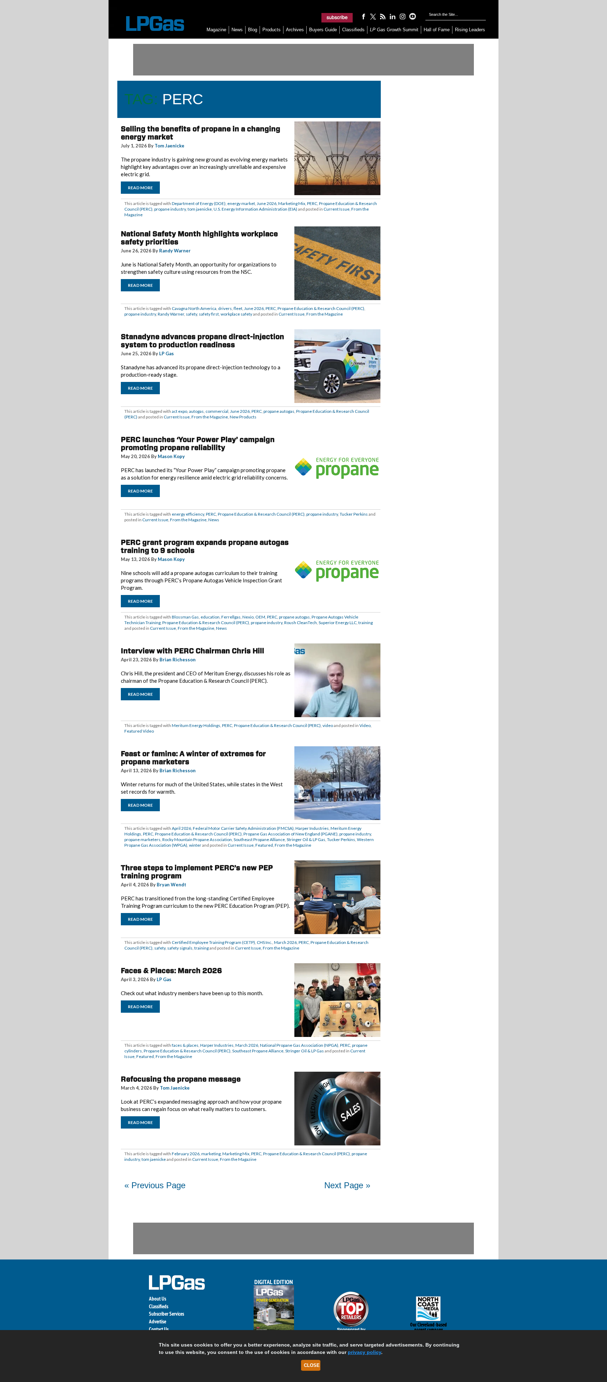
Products (271, 29)
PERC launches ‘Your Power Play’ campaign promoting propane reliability (198, 443)
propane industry (170, 209)
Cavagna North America (194, 308)
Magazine (216, 29)
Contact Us (159, 1329)
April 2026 (181, 828)
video (327, 725)
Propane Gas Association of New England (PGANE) (290, 834)
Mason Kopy (171, 456)
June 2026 (266, 203)
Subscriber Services (166, 1313)
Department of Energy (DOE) (199, 203)
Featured (264, 845)
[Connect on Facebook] (363, 16)
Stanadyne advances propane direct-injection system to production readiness (202, 340)
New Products (243, 416)
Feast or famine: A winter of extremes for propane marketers (193, 757)
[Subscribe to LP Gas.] (337, 18)
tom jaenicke (200, 209)
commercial (216, 411)
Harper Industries (312, 828)
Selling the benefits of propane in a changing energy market (200, 133)
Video (365, 725)
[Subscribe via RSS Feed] (383, 16)
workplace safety (236, 314)
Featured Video (139, 731)
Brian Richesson (177, 659)
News (237, 29)
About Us (157, 1298)
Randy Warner (175, 250)
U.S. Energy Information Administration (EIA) (255, 209)
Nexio (248, 617)
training (365, 622)
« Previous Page (154, 1185)
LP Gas (166, 353)
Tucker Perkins (354, 514)
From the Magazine (324, 314)
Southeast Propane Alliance (259, 839)
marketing (211, 1153)
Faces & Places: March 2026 (171, 970)
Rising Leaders (470, 29)
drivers (225, 308)
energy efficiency (188, 514)
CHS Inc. (264, 942)
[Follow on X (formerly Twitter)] (373, 16)
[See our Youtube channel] (412, 16)
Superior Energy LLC (338, 622)
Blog (252, 29)
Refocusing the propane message (181, 1079)
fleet (238, 308)
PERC (312, 203)
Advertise (157, 1321)
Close (312, 1365)
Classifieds (353, 29)
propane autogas (278, 411)
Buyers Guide (323, 29)
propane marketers (142, 839)
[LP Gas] (149, 23)
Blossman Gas (185, 617)
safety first (209, 314)
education (210, 617)
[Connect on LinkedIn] (393, 16)
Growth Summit (394, 29)
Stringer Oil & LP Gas (306, 839)
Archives (295, 29)
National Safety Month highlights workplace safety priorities (199, 238)
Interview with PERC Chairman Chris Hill (192, 651)
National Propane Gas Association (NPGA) (299, 1045)
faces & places (185, 1045)
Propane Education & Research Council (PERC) (321, 308)
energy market (241, 203)
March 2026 (285, 942)
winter (195, 845)
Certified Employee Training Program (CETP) (213, 942)
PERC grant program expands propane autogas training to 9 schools (205, 546)
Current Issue (337, 209)
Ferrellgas (231, 617)
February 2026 (186, 1153)
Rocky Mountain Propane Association (197, 839)
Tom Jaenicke (169, 145)
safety (191, 314)
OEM (260, 617)
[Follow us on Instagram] (402, 16)
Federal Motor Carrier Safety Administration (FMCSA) (243, 828)
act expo (179, 411)
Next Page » (347, 1185)
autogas (196, 411)
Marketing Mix (291, 203)
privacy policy (364, 1352)
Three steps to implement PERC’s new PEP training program (197, 872)
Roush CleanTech (300, 622)
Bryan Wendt (171, 884)
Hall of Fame (437, 29)
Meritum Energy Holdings (196, 725)
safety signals (179, 948)
